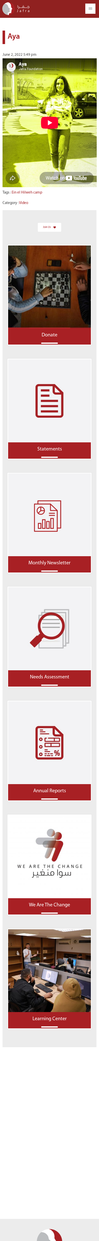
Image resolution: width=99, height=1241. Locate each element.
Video (23, 203)
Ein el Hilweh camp (27, 193)
